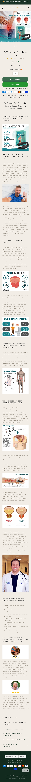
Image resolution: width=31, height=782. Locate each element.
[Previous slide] (10, 46)
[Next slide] (20, 46)
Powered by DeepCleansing (15, 762)
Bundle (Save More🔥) (15, 69)
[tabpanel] (15, 26)
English (22, 756)
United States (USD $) (10, 756)
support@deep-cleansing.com (17, 778)
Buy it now (15, 84)
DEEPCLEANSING (18, 760)
